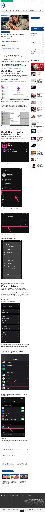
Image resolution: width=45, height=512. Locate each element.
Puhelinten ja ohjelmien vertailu (37, 49)
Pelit (4, 10)
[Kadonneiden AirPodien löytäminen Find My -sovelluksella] (33, 80)
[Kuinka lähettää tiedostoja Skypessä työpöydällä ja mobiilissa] (33, 95)
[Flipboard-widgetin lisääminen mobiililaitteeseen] (33, 166)
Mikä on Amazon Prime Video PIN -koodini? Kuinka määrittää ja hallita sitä (8, 464)
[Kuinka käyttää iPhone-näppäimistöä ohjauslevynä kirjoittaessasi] (33, 109)
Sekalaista (33, 40)
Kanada (32, 53)
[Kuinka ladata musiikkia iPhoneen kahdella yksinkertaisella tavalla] (33, 145)
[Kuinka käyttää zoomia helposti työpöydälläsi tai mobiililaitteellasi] (33, 102)
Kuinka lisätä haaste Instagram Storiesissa (40, 73)
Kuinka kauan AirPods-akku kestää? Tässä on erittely (37, 66)
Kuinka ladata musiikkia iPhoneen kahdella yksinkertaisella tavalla (37, 146)
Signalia (12, 62)
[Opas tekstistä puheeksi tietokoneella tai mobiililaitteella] (33, 159)
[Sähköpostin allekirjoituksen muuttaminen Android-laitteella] (33, 153)
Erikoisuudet (18, 10)
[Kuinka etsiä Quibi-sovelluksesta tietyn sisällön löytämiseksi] (33, 138)
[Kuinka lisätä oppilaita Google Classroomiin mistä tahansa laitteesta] (6, 476)
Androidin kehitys (34, 46)
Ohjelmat (25, 10)
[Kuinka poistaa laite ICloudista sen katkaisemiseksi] (15, 476)
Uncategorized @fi (5, 32)
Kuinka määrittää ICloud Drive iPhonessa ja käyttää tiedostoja (22, 464)
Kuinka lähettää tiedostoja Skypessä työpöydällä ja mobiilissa (36, 95)
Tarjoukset (33, 37)
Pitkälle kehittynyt (34, 33)
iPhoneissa (22, 65)
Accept (22, 510)
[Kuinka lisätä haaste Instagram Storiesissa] (33, 74)
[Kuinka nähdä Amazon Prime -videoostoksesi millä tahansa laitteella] (33, 131)
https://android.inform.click (36, 499)
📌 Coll (32, 44)
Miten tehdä (8, 10)
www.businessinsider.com (6, 446)
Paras (13, 10)
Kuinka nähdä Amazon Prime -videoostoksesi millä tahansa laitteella (36, 131)
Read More (27, 510)
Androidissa (11, 65)
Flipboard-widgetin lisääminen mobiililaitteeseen (40, 165)
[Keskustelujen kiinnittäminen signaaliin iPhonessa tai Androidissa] (33, 116)
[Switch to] (19, 0)
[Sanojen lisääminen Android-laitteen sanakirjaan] (24, 476)
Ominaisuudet (32, 10)
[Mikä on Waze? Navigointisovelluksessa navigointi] (33, 124)
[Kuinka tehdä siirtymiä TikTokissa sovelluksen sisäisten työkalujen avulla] (33, 87)
